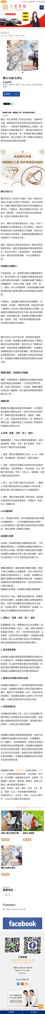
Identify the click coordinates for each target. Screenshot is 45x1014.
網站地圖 (41, 2)
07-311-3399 (25, 970)
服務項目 (11, 36)
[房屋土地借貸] (33, 821)
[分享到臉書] (22, 983)
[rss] (26, 983)
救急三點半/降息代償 (10, 833)
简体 (24, 2)
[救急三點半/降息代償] (11, 821)
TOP (40, 1006)
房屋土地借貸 (28, 833)
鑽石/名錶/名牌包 (8, 868)
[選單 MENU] (41, 7)
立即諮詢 (7, 94)
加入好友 (34, 1012)
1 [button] (40, 25)
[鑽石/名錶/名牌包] (11, 855)
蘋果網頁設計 (22, 973)
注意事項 (5, 115)
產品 (6, 36)
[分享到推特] (18, 983)
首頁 (2, 36)
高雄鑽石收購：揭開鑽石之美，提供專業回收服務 (18, 112)
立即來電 (11, 1012)
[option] (22, 19)
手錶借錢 (19, 770)
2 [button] (43, 25)
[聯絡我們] (22, 997)
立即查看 (6, 839)
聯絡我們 (32, 2)
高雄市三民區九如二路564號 (16, 909)
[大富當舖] (14, 7)
